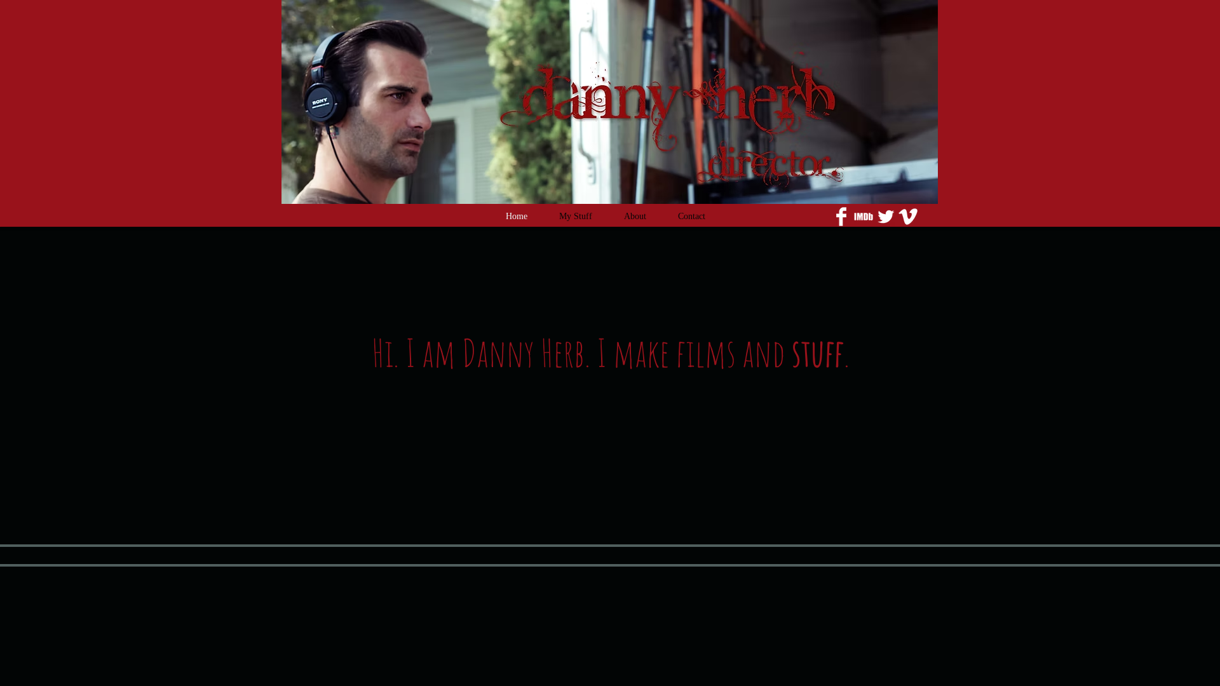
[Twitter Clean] (885, 216)
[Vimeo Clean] (908, 216)
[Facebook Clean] (841, 216)
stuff (818, 352)
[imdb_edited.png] (863, 216)
